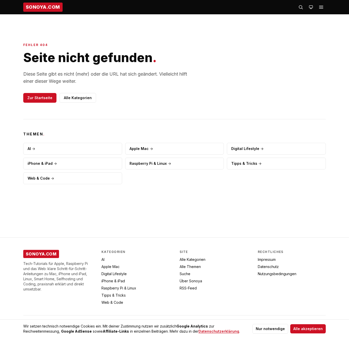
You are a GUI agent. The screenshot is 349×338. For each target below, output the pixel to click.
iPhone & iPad (42, 163)
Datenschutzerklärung (219, 331)
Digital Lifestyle (247, 148)
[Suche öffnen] (300, 7)
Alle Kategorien (78, 98)
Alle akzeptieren (308, 329)
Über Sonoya (191, 281)
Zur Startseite (39, 98)
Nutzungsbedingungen (277, 274)
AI (31, 148)
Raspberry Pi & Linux (150, 163)
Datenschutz (268, 266)
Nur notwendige (270, 329)
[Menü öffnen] (321, 7)
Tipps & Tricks (246, 163)
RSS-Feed (188, 288)
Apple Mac (141, 148)
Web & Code (41, 178)
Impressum (267, 259)
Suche (185, 274)
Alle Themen (190, 266)
